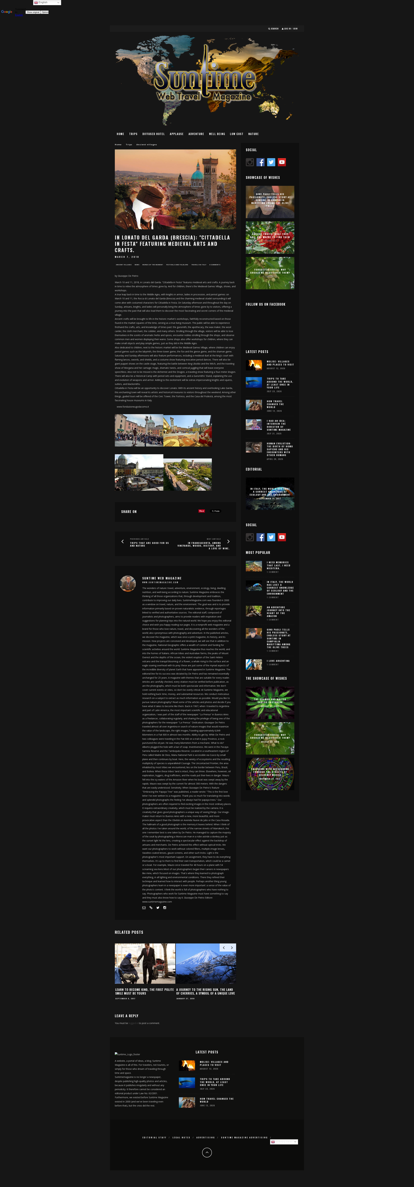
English (283, 1141)
